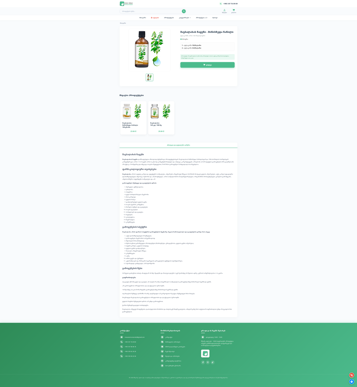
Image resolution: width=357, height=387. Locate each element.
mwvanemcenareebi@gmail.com (135, 337)
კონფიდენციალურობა (173, 361)
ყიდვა (209, 65)
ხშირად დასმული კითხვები (175, 347)
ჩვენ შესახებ (170, 351)
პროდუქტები (169, 18)
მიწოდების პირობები (172, 342)
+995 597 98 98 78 (130, 347)
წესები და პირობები (172, 356)
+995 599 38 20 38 (130, 356)
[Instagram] (208, 362)
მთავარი (142, 18)
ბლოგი (215, 18)
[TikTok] (212, 362)
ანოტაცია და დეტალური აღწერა (178, 145)
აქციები (156, 18)
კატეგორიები (184, 18)
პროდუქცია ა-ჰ (201, 18)
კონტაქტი (168, 337)
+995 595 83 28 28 (130, 351)
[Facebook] (203, 362)
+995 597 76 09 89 (130, 342)
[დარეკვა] (351, 375)
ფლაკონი (188, 45)
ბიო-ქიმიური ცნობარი (173, 366)
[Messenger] (351, 381)
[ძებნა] (184, 11)
